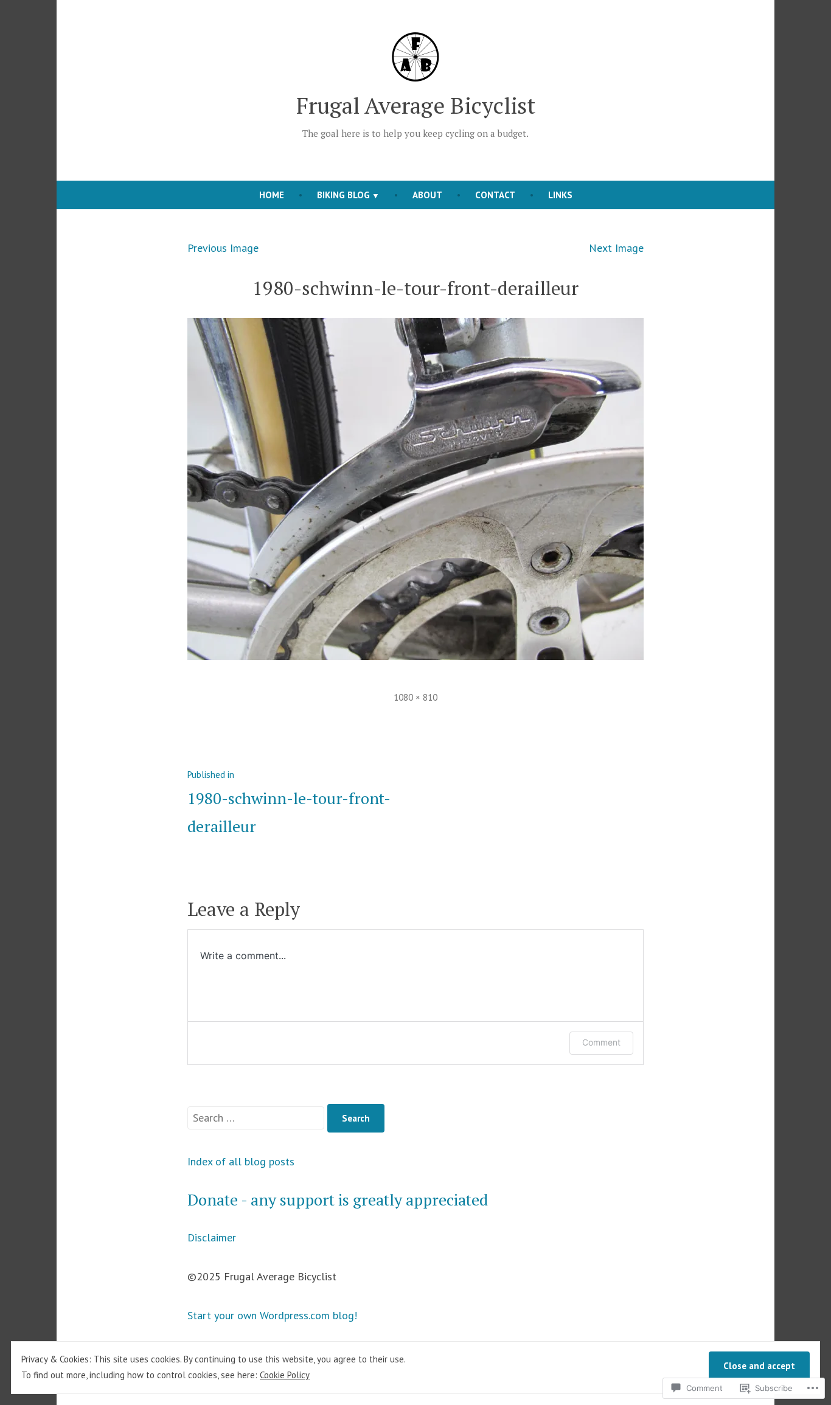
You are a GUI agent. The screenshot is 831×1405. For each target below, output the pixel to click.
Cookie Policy (285, 1375)
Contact (495, 195)
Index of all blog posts (240, 1161)
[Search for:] (257, 1118)
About (427, 195)
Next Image (616, 248)
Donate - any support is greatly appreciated (337, 1199)
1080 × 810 (415, 697)
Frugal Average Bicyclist (415, 105)
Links (560, 195)
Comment (601, 1042)
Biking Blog (343, 195)
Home (271, 195)
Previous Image (223, 248)
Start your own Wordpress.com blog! (272, 1315)
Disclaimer (211, 1237)
